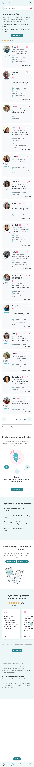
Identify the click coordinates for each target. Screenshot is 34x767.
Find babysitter (6, 664)
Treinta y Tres (6, 688)
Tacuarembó (18, 681)
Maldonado (10, 681)
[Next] (29, 419)
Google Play (23, 561)
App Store (11, 561)
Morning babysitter (18, 664)
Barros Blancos (18, 685)
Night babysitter (7, 668)
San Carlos (27, 685)
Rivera (4, 681)
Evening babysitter (21, 666)
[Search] (3, 8)
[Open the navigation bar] (30, 2)
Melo (24, 681)
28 (25, 419)
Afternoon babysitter (8, 666)
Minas (16, 683)
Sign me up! (17, 650)
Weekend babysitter (8, 672)
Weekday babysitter (23, 670)
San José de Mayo (24, 683)
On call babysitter (18, 668)
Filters (28, 8)
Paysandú (17, 679)
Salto (12, 679)
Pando (18, 688)
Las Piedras (25, 679)
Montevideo (5, 679)
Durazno (4, 685)
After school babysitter (9, 670)
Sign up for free (17, 35)
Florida (10, 685)
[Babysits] (6, 2)
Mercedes (5, 683)
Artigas (11, 683)
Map (18, 758)
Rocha (13, 688)
